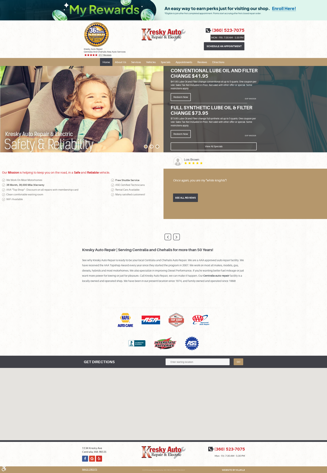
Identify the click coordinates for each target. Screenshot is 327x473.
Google (92, 459)
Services (136, 62)
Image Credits (89, 469)
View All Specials (213, 146)
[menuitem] (106, 62)
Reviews (202, 62)
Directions (218, 62)
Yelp (99, 459)
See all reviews (185, 197)
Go (238, 361)
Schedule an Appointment (224, 46)
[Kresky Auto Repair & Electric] (163, 35)
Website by (233, 470)
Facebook (85, 459)
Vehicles (151, 62)
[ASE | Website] (192, 342)
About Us (120, 62)
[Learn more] (163, 19)
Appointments (184, 62)
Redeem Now (180, 97)
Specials (165, 62)
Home (106, 62)
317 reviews (105, 55)
